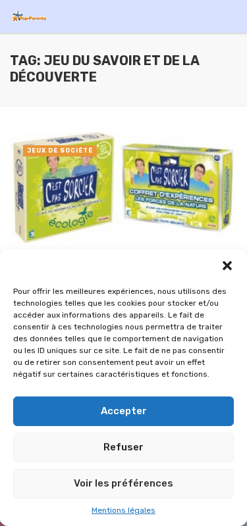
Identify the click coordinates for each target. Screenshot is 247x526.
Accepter (124, 411)
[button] (227, 265)
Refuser (123, 447)
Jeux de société (60, 150)
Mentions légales (123, 510)
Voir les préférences (123, 483)
